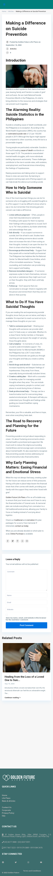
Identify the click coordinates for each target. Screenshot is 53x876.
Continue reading (12, 698)
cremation (30, 520)
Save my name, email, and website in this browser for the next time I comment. (26, 619)
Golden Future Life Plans (15, 497)
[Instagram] (32, 862)
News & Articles (8, 801)
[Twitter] (20, 862)
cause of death (27, 150)
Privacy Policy (8, 813)
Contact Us (6, 807)
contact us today (21, 526)
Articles (13, 49)
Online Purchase (17, 534)
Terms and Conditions (32, 871)
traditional (18, 520)
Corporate (6, 810)
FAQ (3, 816)
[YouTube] (45, 862)
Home (4, 795)
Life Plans (6, 798)
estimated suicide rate (17, 134)
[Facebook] (7, 862)
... (8, 693)
